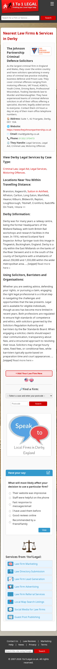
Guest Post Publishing (27, 617)
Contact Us (12, 641)
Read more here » (23, 360)
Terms (44, 644)
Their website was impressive (29, 493)
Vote (44, 530)
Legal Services (38, 169)
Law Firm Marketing (26, 564)
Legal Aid (24, 169)
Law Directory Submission (30, 571)
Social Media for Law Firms (30, 609)
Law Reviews (29, 641)
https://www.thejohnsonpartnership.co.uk (29, 129)
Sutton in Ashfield (38, 191)
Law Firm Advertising (27, 586)
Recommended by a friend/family (24, 522)
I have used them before (27, 510)
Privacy (32, 644)
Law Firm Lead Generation (30, 579)
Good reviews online (24, 515)
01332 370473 (27, 138)
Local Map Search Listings (29, 602)
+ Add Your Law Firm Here (29, 373)
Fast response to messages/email (22, 504)
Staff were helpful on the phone (31, 497)
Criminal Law (10, 169)
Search (48, 18)
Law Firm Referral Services (30, 594)
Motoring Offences (14, 172)
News (21, 644)
